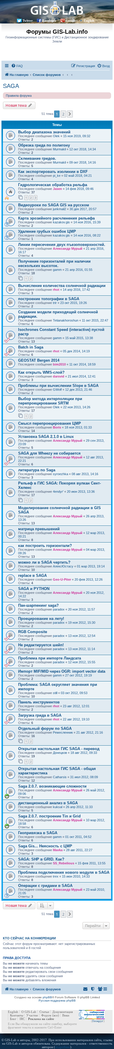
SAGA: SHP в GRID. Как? (41, 859)
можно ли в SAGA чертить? (44, 562)
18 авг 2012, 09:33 (83, 752)
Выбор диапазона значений (44, 132)
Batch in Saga (30, 347)
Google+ (72, 20)
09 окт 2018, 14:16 (82, 162)
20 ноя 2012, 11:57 (81, 609)
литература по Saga (36, 470)
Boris (57, 427)
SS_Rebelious (63, 863)
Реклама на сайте (41, 1019)
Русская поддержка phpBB (57, 1000)
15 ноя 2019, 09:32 (76, 136)
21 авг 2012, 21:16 (89, 732)
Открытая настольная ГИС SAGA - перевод (58, 749)
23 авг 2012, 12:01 (76, 706)
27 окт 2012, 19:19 (78, 675)
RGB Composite (32, 632)
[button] (70, 114)
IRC (22, 1019)
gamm (57, 269)
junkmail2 (59, 209)
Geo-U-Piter (62, 579)
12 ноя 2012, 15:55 (81, 662)
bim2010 (59, 364)
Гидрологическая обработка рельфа (52, 185)
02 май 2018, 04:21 (78, 175)
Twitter (28, 20)
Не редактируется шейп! (41, 645)
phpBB (47, 997)
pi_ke (57, 175)
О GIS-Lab (28, 1012)
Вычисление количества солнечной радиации (62, 285)
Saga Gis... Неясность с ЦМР (45, 846)
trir (55, 303)
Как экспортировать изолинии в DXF (53, 171)
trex (55, 876)
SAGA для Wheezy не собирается (49, 453)
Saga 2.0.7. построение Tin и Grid (49, 816)
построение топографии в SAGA (48, 299)
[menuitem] (17, 65)
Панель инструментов (39, 702)
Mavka (58, 850)
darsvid (58, 376)
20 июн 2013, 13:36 (81, 491)
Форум (46, 1015)
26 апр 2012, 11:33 (79, 807)
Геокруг (97, 1021)
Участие (32, 1015)
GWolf (57, 389)
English (89, 20)
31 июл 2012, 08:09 (84, 777)
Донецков (60, 752)
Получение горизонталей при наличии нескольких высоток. (54, 263)
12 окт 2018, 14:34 (82, 149)
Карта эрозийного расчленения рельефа (56, 218)
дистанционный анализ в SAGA (48, 803)
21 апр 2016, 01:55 (78, 269)
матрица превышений (39, 529)
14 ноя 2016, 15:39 (87, 222)
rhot (56, 289)
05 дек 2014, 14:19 (76, 351)
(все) (55, 1015)
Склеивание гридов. (37, 158)
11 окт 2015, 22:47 (95, 320)
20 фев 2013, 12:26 (89, 579)
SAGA (11, 86)
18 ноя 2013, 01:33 (78, 427)
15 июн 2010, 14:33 (76, 876)
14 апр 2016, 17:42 (76, 289)
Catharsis (60, 777)
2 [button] (63, 114)
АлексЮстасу (63, 566)
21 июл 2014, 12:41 (82, 376)
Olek (56, 136)
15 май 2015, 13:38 (79, 338)
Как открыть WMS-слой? (41, 372)
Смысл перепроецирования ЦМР (49, 423)
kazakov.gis (61, 222)
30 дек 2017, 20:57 (83, 209)
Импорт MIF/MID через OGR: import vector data (61, 671)
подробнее (62, 1047)
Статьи (44, 1012)
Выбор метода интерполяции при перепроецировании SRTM (50, 401)
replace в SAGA (32, 575)
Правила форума (19, 95)
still (55, 693)
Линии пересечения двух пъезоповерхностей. (61, 244)
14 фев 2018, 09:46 (79, 189)
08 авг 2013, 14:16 (85, 474)
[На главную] (57, 8)
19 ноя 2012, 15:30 (81, 622)
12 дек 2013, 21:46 (78, 389)
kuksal (57, 807)
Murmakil (59, 149)
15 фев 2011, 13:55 (92, 863)
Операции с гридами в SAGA (45, 885)
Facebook (49, 20)
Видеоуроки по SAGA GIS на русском (53, 205)
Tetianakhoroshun (65, 320)
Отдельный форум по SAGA (45, 728)
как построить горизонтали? (45, 545)
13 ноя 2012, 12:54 (81, 635)
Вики (65, 1015)
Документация (62, 1012)
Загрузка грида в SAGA (39, 715)
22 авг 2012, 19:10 (76, 719)
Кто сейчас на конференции (29, 938)
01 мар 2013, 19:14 (91, 566)
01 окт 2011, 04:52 (78, 837)
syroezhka (60, 474)
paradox (59, 609)
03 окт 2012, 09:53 (74, 693)
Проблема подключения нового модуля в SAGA (63, 872)
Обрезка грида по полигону (44, 145)
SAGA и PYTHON (33, 588)
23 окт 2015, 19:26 (73, 303)
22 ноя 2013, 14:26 (76, 407)
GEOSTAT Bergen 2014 (38, 360)
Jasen (57, 189)
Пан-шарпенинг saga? (38, 605)
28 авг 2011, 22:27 (79, 850)
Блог (13, 1019)
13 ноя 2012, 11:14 (81, 649)
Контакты (16, 1015)
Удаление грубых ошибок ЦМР (47, 231)
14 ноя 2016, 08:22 (87, 235)
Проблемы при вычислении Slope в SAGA (58, 385)
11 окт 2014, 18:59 (82, 364)
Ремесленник (63, 732)
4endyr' (58, 491)
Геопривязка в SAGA (37, 833)
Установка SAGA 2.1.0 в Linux (46, 436)
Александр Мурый (67, 248)
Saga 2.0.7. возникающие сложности (52, 786)
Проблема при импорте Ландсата (49, 658)
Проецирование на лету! (41, 618)
